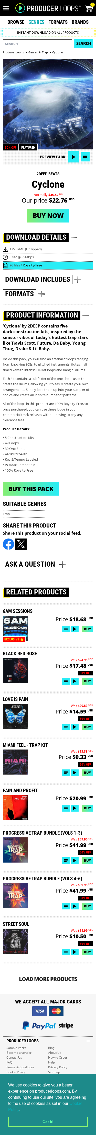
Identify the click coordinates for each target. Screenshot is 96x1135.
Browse (15, 22)
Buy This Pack (30, 488)
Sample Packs (16, 1048)
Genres (36, 22)
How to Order (57, 1057)
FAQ (9, 1062)
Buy (87, 629)
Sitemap (54, 1072)
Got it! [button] (48, 1122)
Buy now (48, 215)
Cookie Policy (15, 1072)
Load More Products (48, 978)
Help (51, 1062)
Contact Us (14, 1057)
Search (83, 43)
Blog (51, 1048)
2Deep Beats (48, 173)
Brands (80, 22)
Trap (6, 513)
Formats (58, 22)
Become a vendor (18, 1052)
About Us (54, 1052)
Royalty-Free (32, 265)
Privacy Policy (57, 1067)
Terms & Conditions (20, 1067)
